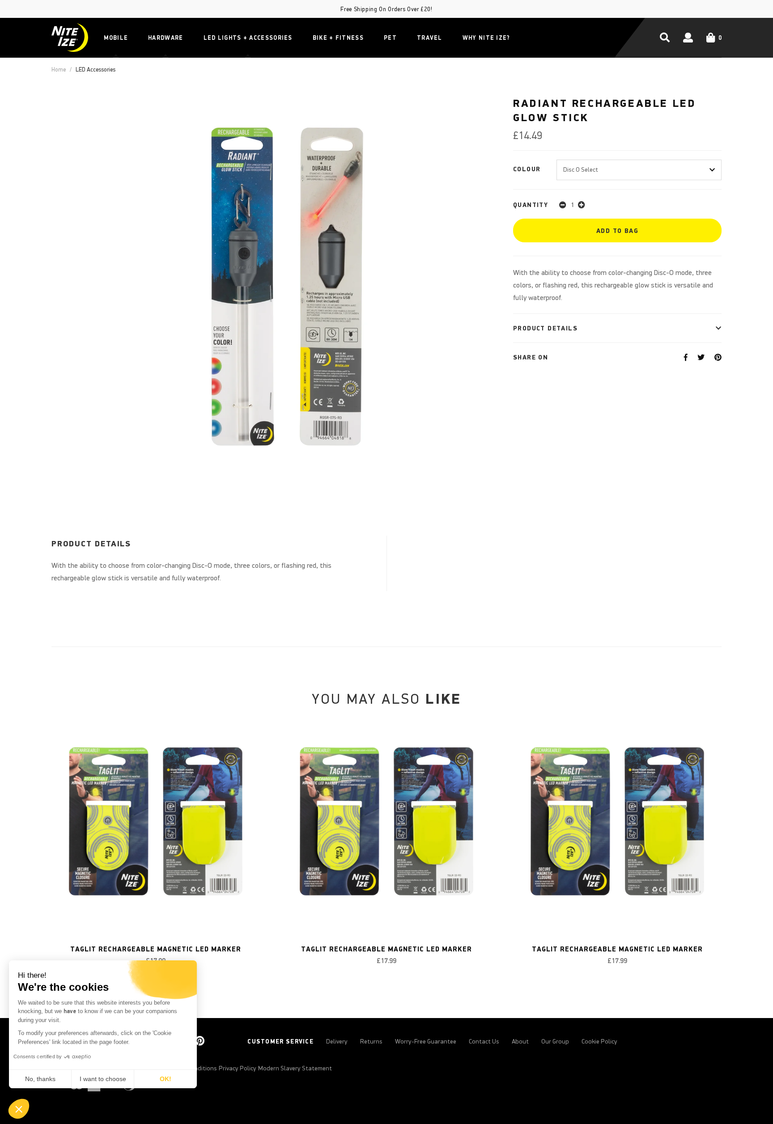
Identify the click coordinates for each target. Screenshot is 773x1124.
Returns (371, 1041)
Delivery (337, 1041)
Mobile (116, 37)
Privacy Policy (237, 1068)
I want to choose (103, 1078)
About (520, 1041)
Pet (390, 37)
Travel (429, 37)
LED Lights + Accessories (248, 37)
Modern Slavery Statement (295, 1068)
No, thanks (40, 1078)
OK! (165, 1078)
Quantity (530, 204)
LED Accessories (95, 69)
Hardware (165, 37)
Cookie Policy (599, 1041)
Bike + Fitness (338, 37)
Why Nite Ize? (486, 37)
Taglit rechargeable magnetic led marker (155, 949)
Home (58, 69)
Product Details (545, 328)
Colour (526, 169)
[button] (19, 1109)
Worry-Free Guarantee (425, 1041)
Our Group (555, 1041)
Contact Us (484, 1041)
